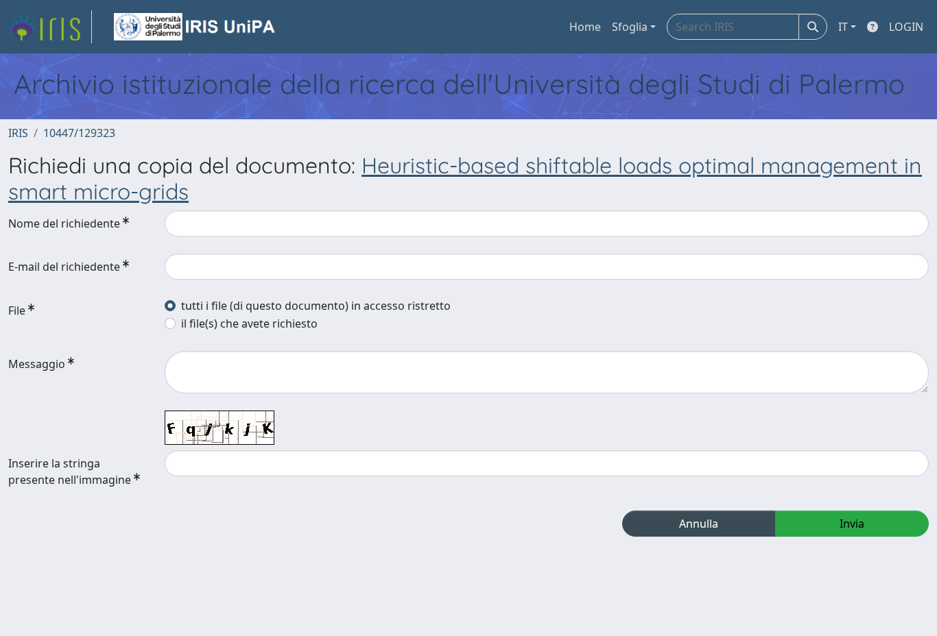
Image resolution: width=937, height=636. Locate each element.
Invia (852, 523)
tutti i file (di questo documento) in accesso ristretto (316, 305)
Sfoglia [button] (630, 26)
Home (585, 26)
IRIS (18, 132)
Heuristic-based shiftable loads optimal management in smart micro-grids (465, 178)
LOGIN (906, 26)
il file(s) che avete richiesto (249, 323)
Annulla (698, 523)
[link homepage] (50, 26)
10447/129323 (79, 132)
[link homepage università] (195, 26)
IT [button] (843, 26)
